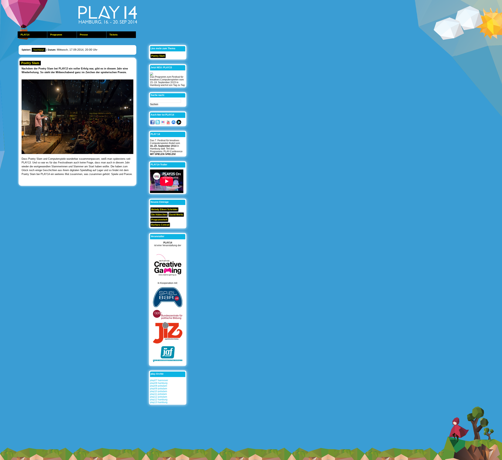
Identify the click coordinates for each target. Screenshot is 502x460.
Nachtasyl (38, 49)
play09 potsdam (158, 388)
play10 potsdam (158, 391)
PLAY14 (25, 34)
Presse (84, 34)
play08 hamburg (158, 383)
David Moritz (176, 214)
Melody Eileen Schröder (164, 209)
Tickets (113, 34)
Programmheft (159, 219)
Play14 (117, 16)
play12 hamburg (158, 399)
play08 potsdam (158, 385)
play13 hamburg (158, 402)
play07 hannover (159, 380)
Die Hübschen (159, 214)
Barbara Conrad (160, 224)
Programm (56, 34)
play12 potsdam (158, 396)
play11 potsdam (158, 394)
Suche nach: (158, 95)
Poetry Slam (30, 63)
